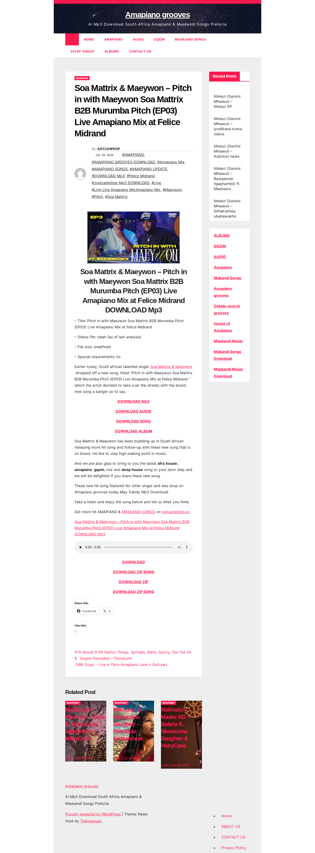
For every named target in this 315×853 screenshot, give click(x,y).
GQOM (159, 39)
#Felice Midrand (141, 176)
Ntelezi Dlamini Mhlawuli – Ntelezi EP (227, 101)
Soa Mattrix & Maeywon (171, 366)
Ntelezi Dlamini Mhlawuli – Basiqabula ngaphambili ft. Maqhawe (227, 178)
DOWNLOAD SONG (133, 421)
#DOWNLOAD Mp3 (108, 176)
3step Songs (82, 51)
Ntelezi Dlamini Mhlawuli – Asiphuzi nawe (227, 151)
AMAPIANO (113, 39)
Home (226, 816)
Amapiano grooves (157, 14)
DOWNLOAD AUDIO (134, 411)
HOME (89, 39)
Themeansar (90, 821)
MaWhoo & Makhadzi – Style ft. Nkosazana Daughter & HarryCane (85, 723)
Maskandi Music (229, 341)
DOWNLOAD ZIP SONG (133, 572)
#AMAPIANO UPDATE (148, 169)
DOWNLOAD (133, 562)
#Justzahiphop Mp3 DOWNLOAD (120, 182)
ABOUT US (230, 826)
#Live (156, 182)
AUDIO (138, 39)
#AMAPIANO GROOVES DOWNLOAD (123, 162)
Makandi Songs (227, 278)
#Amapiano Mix (170, 162)
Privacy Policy (233, 847)
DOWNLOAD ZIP (133, 581)
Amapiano (223, 267)
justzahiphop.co (176, 511)
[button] (246, 45)
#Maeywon (172, 189)
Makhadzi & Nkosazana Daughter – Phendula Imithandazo (128, 723)
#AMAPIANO (133, 154)
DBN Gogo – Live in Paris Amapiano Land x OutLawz (121, 664)
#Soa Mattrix (116, 196)
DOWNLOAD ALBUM (133, 431)
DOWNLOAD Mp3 (134, 401)
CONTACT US (140, 51)
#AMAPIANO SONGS (110, 169)
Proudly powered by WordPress (93, 814)
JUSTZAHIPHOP (108, 149)
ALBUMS (111, 51)
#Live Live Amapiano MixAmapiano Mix (126, 189)
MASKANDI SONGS (190, 39)
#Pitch (97, 196)
